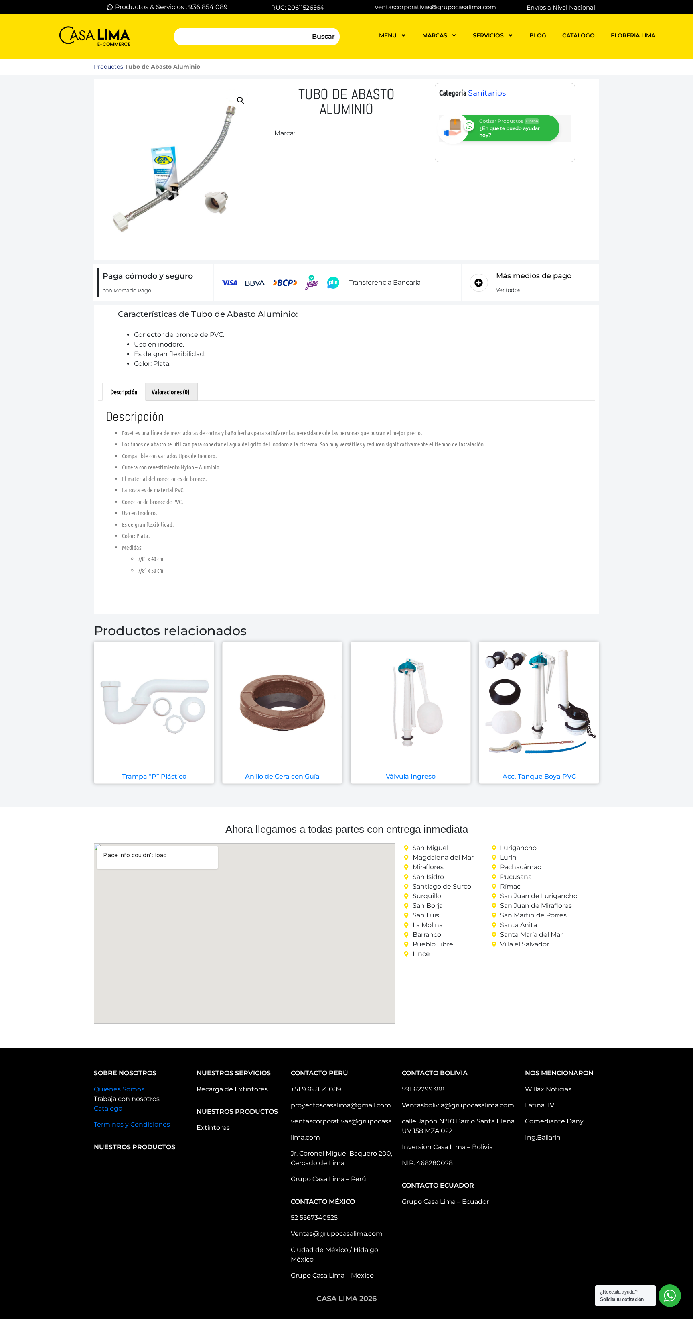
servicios (488, 35)
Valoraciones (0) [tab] (171, 391)
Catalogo (108, 1108)
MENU (388, 35)
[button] (240, 100)
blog (537, 35)
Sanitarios (487, 93)
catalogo (578, 35)
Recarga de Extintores (232, 1089)
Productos (108, 66)
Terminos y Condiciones (132, 1124)
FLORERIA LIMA (633, 35)
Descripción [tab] (124, 391)
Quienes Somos (119, 1089)
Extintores (213, 1127)
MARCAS (434, 35)
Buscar (323, 36)
